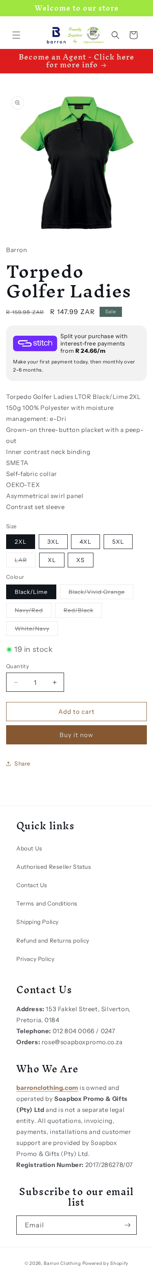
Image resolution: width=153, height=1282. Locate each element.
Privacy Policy (35, 959)
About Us (29, 848)
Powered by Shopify (105, 1263)
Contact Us (31, 885)
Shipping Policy (37, 922)
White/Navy (36, 630)
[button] (16, 35)
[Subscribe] (127, 1225)
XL (52, 560)
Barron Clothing (62, 1263)
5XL (118, 541)
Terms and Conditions (47, 903)
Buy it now (76, 735)
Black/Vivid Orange (101, 593)
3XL (53, 541)
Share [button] (22, 763)
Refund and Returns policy (52, 940)
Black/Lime (31, 592)
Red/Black (83, 612)
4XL (85, 541)
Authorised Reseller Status (53, 866)
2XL (21, 541)
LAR (25, 561)
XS (80, 560)
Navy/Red (33, 612)
